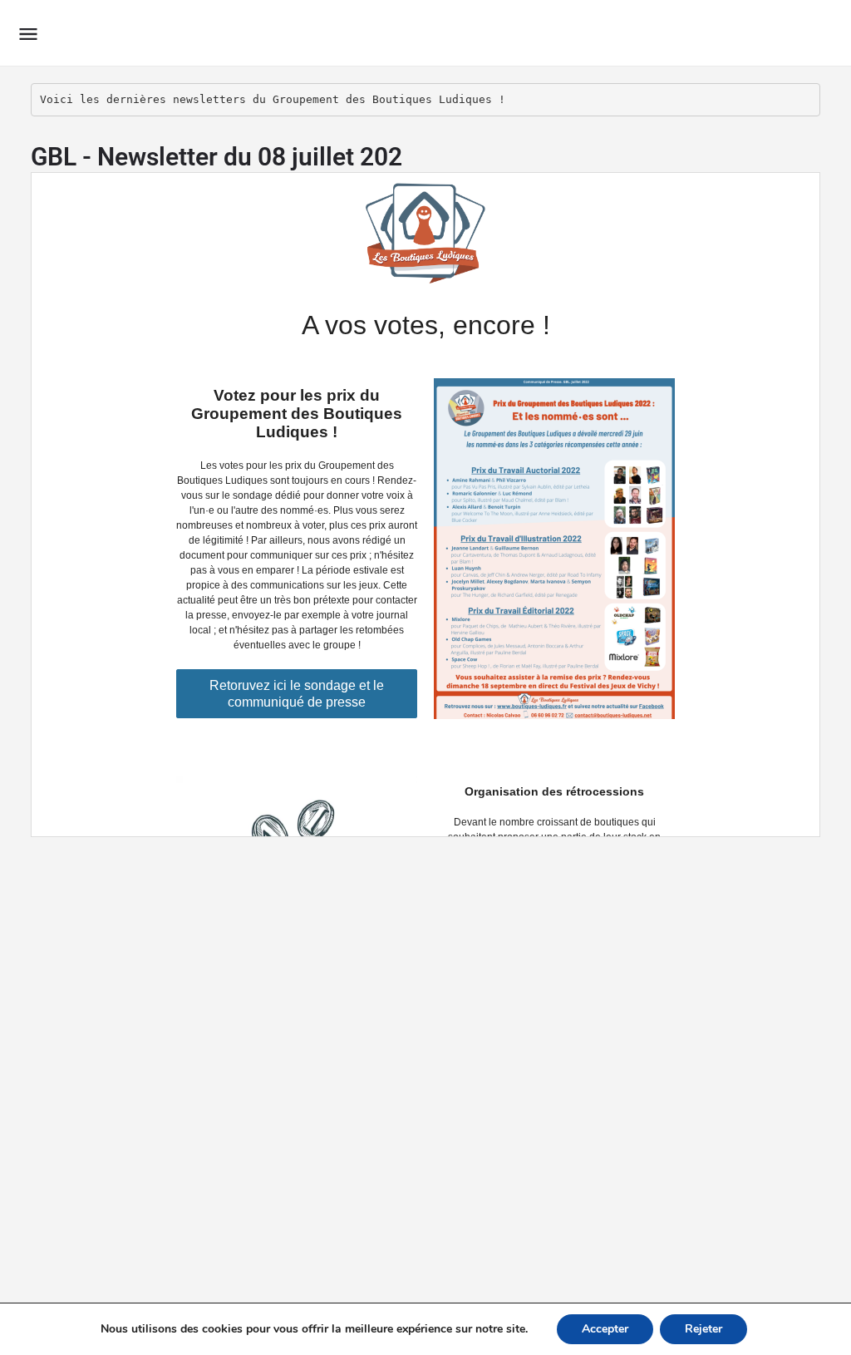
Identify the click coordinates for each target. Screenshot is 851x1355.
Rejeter (703, 1329)
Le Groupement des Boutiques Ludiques (270, 33)
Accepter (605, 1329)
